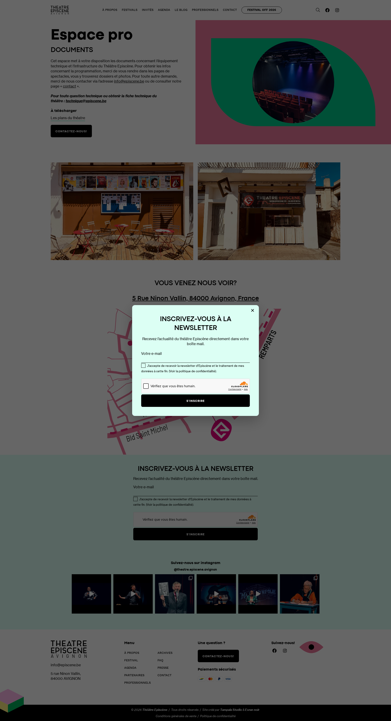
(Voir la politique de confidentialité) (192, 371)
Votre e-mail (151, 353)
